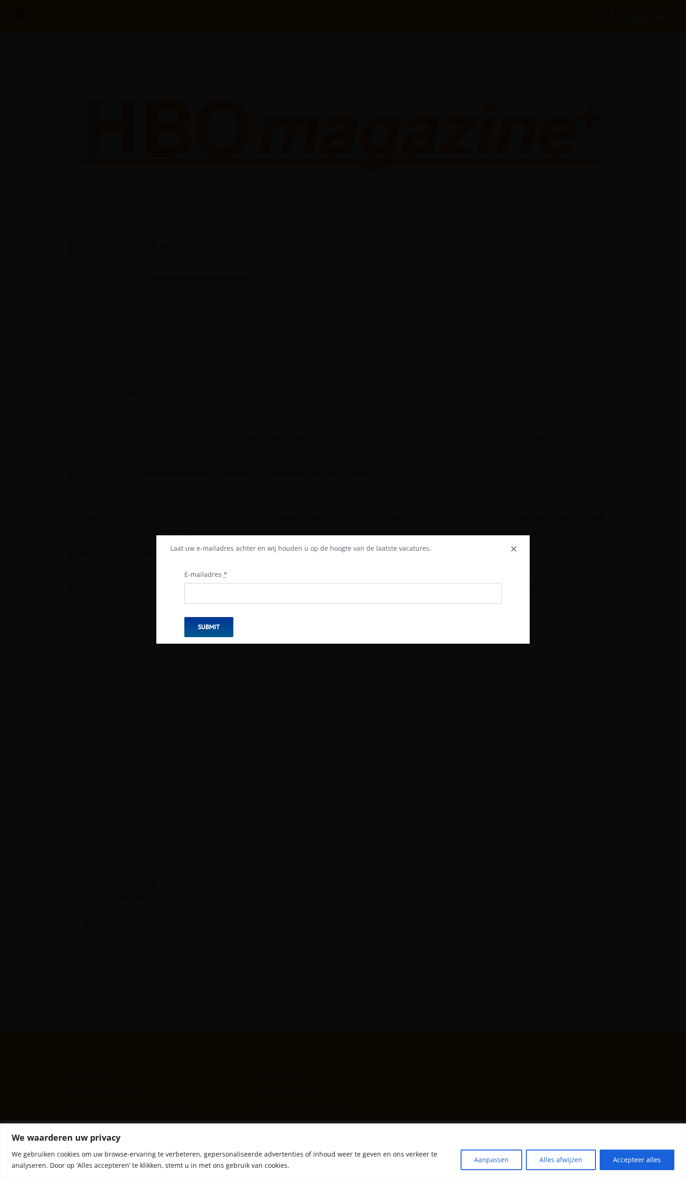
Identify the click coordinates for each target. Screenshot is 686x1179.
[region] (343, 1151)
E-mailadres (205, 574)
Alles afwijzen (560, 1159)
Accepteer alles (637, 1159)
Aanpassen (491, 1159)
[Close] (513, 549)
